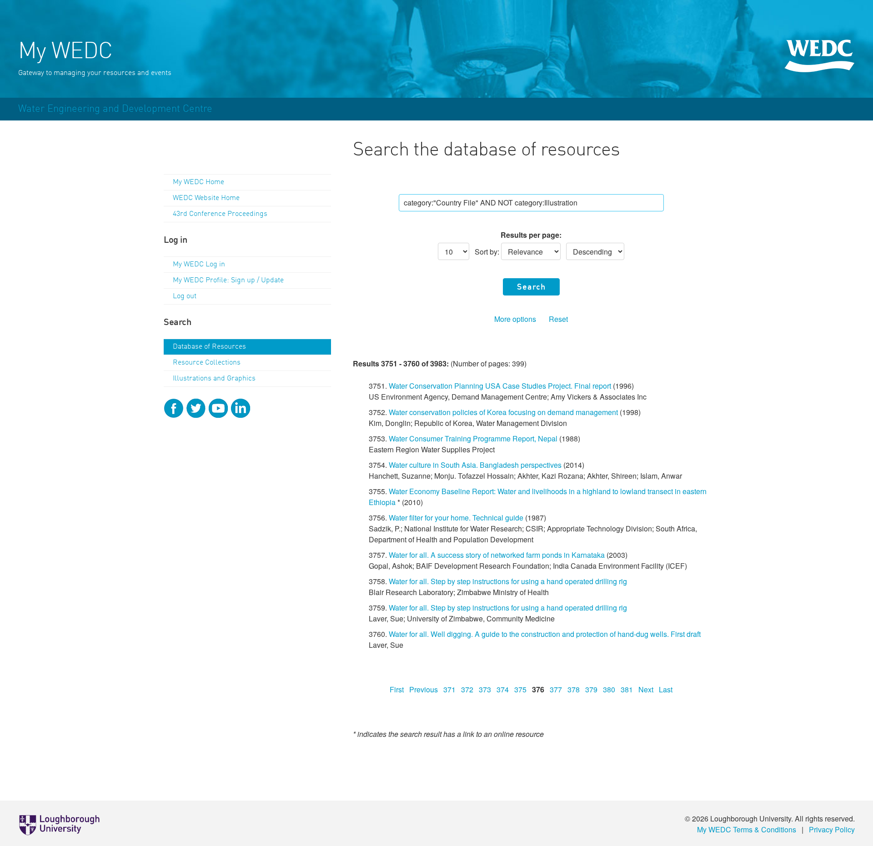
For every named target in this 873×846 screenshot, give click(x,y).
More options (515, 319)
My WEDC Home (198, 182)
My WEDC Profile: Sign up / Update (228, 280)
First (397, 689)
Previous (423, 689)
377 (556, 689)
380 (609, 689)
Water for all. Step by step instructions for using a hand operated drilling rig (508, 581)
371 (449, 689)
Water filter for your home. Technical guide (456, 517)
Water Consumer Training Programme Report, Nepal (473, 438)
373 (485, 689)
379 (591, 689)
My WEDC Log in (199, 264)
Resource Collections (207, 362)
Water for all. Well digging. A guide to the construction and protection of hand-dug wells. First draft (545, 634)
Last (665, 689)
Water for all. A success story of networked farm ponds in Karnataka (497, 555)
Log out (184, 296)
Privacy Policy (832, 829)
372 (467, 689)
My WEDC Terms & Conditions (746, 829)
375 (520, 689)
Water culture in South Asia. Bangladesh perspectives (475, 465)
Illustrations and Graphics (214, 378)
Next (645, 689)
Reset (558, 319)
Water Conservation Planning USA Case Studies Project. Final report (500, 385)
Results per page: (531, 235)
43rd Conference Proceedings (220, 214)
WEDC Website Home (206, 198)
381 (627, 689)
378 (573, 689)
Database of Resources (209, 346)
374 (503, 689)
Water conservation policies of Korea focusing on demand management (503, 412)
